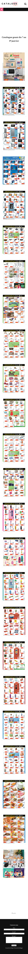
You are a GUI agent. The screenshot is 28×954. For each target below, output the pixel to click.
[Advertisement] (14, 23)
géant (14, 913)
